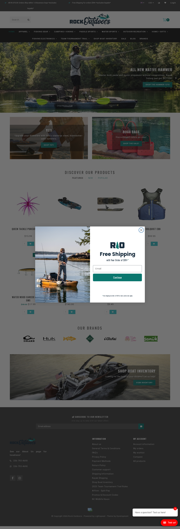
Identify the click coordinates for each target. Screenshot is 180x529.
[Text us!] (169, 523)
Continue (117, 277)
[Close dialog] (141, 230)
